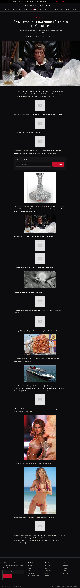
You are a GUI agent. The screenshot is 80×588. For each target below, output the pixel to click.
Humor (29, 570)
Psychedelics (30, 9)
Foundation (42, 9)
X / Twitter (65, 573)
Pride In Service (9, 9)
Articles (47, 575)
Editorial (29, 568)
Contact (47, 568)
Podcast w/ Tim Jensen (62, 9)
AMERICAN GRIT (40, 5)
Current (19, 9)
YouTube (65, 568)
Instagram (65, 565)
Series (46, 573)
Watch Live (48, 570)
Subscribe (58, 164)
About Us (47, 565)
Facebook (65, 570)
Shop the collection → (60, 1)
